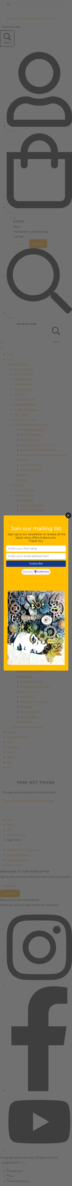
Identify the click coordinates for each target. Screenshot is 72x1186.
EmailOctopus (43, 572)
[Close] (68, 515)
